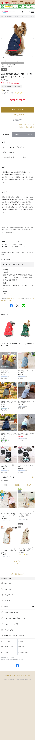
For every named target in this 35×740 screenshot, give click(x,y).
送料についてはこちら (25, 124)
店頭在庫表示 (18, 120)
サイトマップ (4, 652)
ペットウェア (26, 16)
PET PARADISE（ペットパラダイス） (13, 16)
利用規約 (12, 657)
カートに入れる (18, 109)
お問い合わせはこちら (18, 574)
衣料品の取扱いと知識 (7, 646)
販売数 (17, 485)
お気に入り (29, 485)
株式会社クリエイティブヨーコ (14, 298)
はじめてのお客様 (6, 641)
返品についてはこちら (25, 127)
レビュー (29, 134)
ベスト (32, 16)
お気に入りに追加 (18, 115)
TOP (2, 16)
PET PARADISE (11, 64)
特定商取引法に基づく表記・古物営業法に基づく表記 (12, 659)
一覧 (32, 477)
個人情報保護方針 (4, 657)
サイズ (17, 134)
